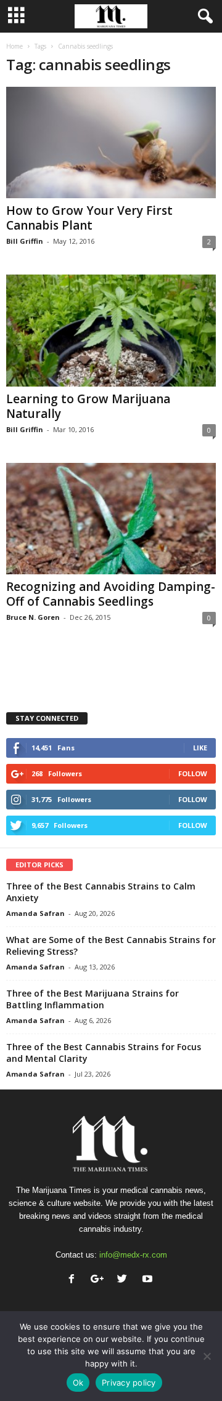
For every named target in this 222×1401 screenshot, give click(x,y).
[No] (206, 1356)
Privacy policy (129, 1382)
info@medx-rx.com (133, 1254)
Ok (78, 1382)
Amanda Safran (35, 913)
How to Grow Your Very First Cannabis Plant (89, 218)
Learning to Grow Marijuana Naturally (88, 406)
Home (14, 46)
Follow (192, 773)
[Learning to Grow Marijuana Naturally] (111, 330)
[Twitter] (125, 1280)
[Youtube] (149, 1280)
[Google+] (99, 1280)
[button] (202, 16)
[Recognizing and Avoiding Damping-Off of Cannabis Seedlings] (111, 518)
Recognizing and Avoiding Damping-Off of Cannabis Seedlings (110, 594)
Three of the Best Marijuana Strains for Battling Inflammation (92, 999)
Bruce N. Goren (33, 617)
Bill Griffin (24, 241)
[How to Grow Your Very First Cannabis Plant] (111, 142)
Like (200, 747)
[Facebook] (74, 1280)
